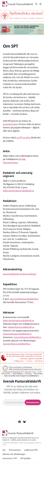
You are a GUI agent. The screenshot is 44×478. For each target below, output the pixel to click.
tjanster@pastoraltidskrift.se (17, 343)
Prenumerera (15, 450)
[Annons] (22, 16)
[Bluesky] (24, 422)
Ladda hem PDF (31, 450)
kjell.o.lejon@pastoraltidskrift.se (18, 190)
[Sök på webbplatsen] (36, 4)
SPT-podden (25, 458)
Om (4, 450)
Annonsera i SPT (9, 458)
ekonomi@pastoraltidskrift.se (17, 333)
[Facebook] (19, 422)
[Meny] (40, 4)
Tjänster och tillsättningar (13, 454)
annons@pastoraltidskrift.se (27, 337)
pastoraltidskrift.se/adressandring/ (19, 274)
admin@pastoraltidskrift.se (21, 327)
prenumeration (10, 124)
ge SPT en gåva (23, 137)
